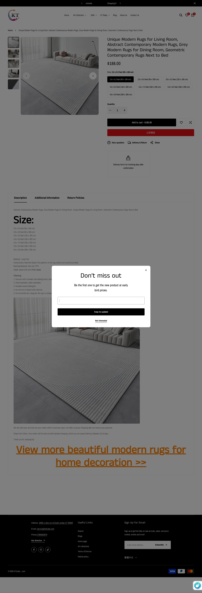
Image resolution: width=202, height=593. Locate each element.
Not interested (101, 320)
